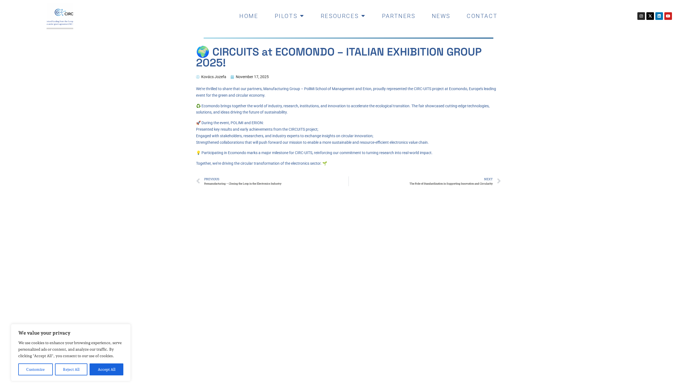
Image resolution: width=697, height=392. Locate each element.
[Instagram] (641, 16)
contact (482, 16)
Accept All (106, 369)
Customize (35, 369)
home (248, 16)
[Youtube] (668, 16)
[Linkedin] (659, 16)
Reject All (71, 369)
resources (340, 16)
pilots (286, 16)
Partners (398, 16)
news (441, 16)
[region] (71, 352)
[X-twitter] (650, 16)
